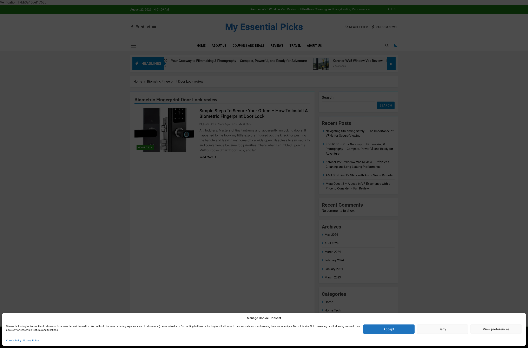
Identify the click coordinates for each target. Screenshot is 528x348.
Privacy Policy (31, 340)
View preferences (496, 329)
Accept (388, 329)
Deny (442, 329)
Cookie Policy (13, 340)
